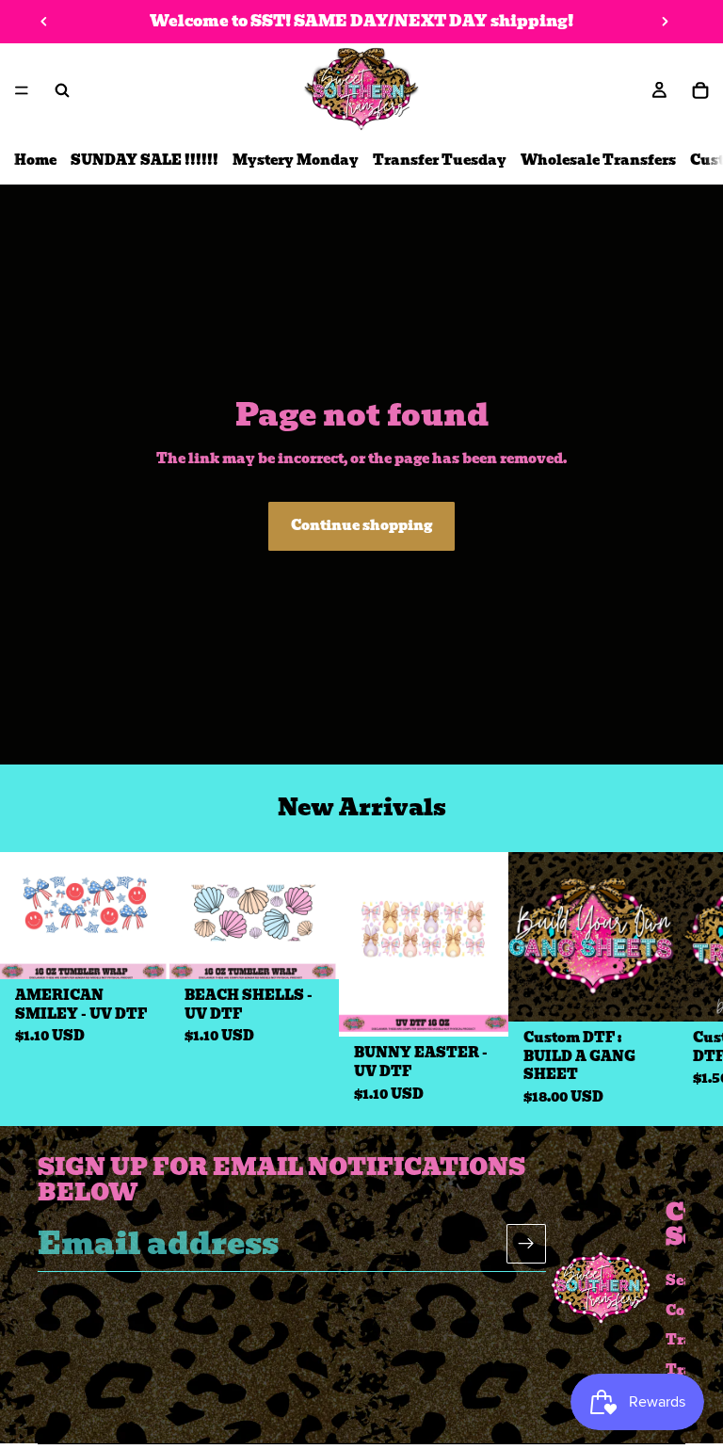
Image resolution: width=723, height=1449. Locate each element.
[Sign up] (526, 1243)
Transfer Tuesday (439, 160)
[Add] (140, 950)
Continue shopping (361, 525)
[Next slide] (664, 21)
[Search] (62, 90)
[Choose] (649, 992)
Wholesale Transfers (598, 160)
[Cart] (700, 90)
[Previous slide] (44, 21)
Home (35, 160)
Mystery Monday (296, 160)
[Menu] (21, 90)
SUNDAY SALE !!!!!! (144, 160)
